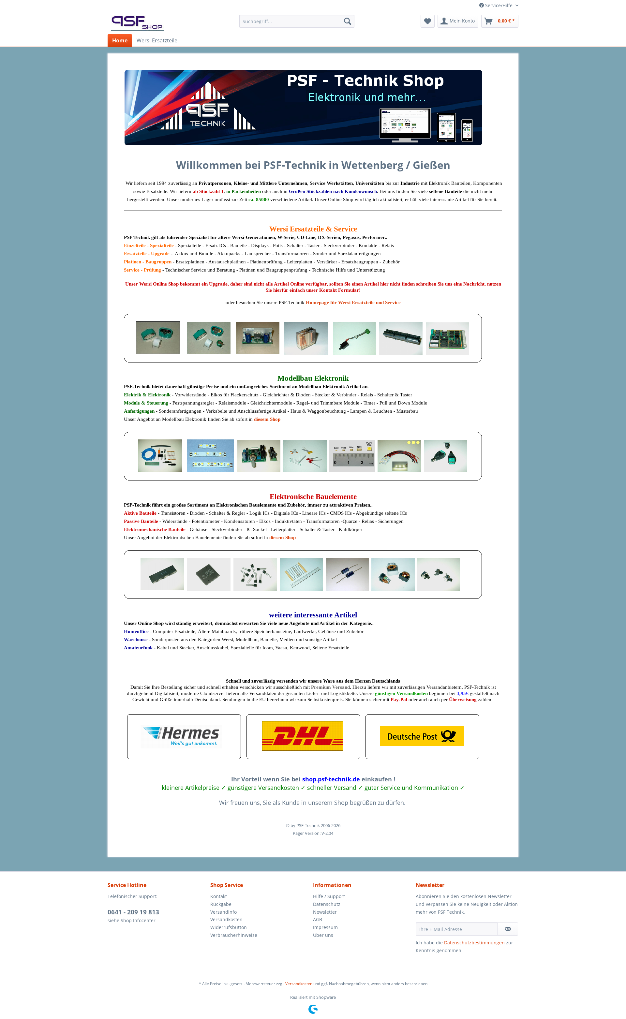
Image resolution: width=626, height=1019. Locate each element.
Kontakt (218, 896)
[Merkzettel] (428, 21)
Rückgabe (220, 904)
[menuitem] (296, 21)
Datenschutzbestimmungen (474, 942)
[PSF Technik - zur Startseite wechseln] (137, 23)
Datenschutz (326, 904)
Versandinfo (223, 912)
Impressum (325, 927)
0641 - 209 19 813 (133, 912)
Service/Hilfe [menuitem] (499, 5)
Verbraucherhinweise (233, 935)
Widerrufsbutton (228, 927)
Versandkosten (226, 919)
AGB (317, 919)
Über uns (323, 935)
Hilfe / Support (329, 896)
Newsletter (325, 912)
